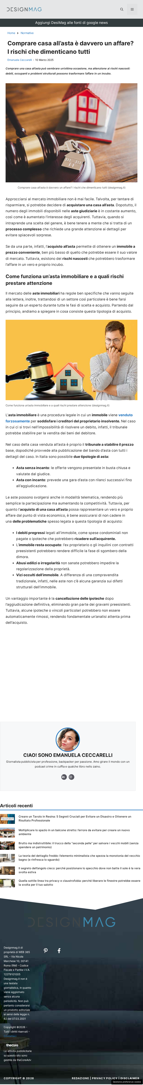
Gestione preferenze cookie (127, 1082)
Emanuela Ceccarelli (19, 59)
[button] (122, 9)
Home (11, 33)
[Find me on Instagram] (64, 777)
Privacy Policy (105, 1078)
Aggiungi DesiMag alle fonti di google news (71, 23)
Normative (27, 33)
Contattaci (10, 1036)
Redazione (80, 1078)
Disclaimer (129, 1078)
